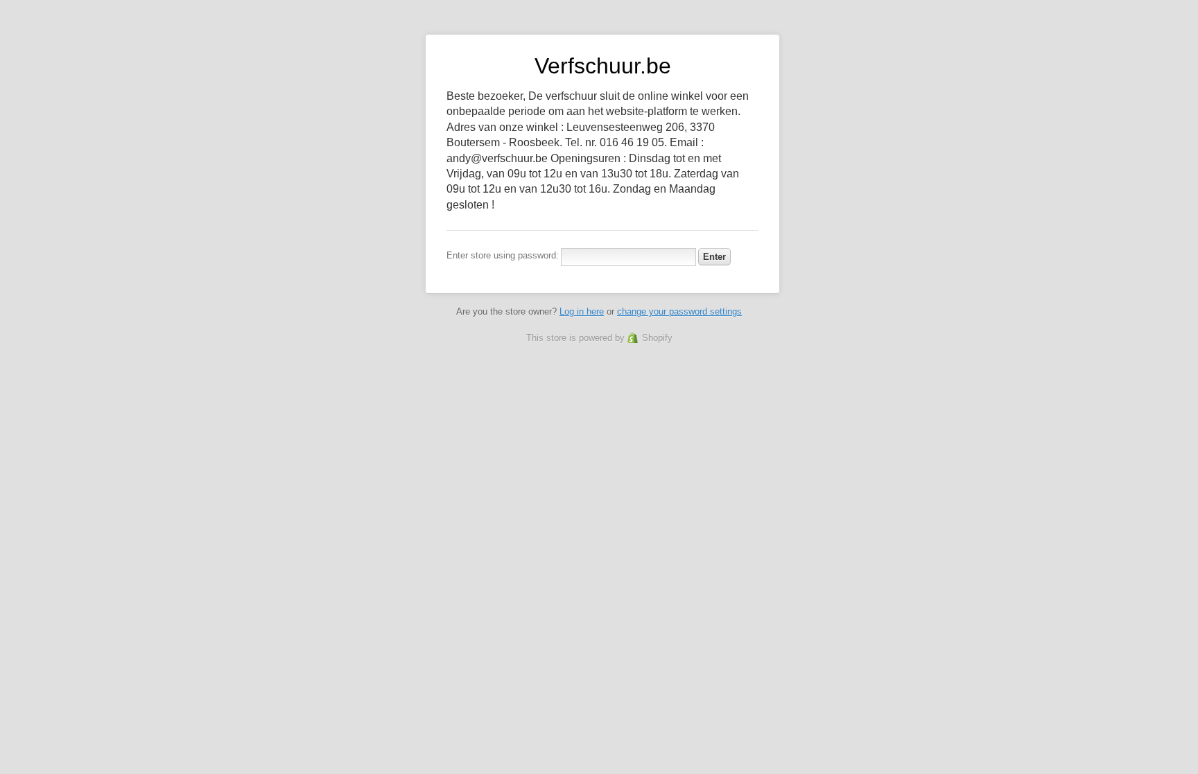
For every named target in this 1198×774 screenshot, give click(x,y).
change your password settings (679, 311)
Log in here (581, 311)
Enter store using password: (502, 255)
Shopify (657, 338)
